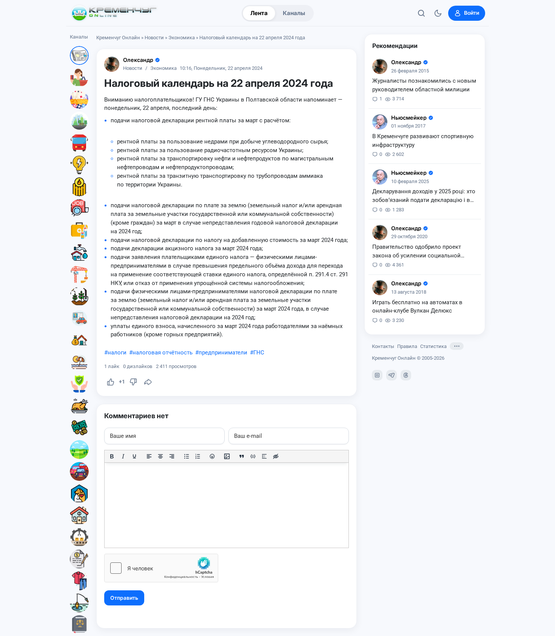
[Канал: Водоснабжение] (79, 252)
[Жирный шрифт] (111, 456)
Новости (154, 37)
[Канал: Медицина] (79, 230)
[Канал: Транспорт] (79, 143)
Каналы (294, 13)
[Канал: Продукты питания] (79, 405)
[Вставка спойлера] (264, 456)
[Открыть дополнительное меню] (457, 346)
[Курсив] (123, 456)
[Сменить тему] (438, 13)
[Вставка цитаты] (241, 456)
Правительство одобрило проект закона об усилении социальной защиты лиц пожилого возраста (416, 251)
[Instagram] (377, 375)
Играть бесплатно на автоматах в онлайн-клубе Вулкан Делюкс (417, 306)
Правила (407, 346)
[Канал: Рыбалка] (79, 602)
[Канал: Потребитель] (79, 77)
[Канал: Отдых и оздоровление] (79, 362)
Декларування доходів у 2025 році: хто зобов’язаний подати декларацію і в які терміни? (423, 196)
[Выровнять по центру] (160, 456)
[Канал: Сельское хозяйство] (79, 296)
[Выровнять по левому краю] (149, 456)
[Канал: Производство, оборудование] (79, 537)
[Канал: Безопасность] (79, 383)
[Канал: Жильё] (79, 515)
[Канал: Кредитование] (79, 559)
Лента (259, 13)
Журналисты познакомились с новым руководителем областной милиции (424, 85)
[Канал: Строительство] (79, 274)
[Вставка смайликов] (212, 456)
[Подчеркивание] (134, 456)
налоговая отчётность (163, 352)
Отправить (124, 598)
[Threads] (406, 375)
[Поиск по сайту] (421, 13)
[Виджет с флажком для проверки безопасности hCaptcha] (161, 568)
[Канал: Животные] (79, 493)
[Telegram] (391, 375)
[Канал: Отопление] (79, 186)
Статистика (433, 346)
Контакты (383, 346)
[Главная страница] (114, 13)
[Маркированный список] (186, 456)
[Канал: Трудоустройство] (79, 208)
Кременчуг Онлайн (118, 37)
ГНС (258, 352)
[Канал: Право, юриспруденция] (79, 624)
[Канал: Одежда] (79, 580)
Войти (471, 13)
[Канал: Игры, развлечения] (79, 99)
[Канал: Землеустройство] (79, 449)
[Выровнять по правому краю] (171, 456)
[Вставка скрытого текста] (275, 456)
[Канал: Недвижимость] (79, 340)
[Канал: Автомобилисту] (79, 318)
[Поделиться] (148, 382)
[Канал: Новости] (79, 55)
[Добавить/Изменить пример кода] (253, 456)
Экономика (181, 37)
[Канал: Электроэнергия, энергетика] (79, 165)
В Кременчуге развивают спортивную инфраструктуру (422, 140)
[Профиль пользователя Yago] (111, 64)
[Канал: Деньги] (79, 427)
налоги (117, 352)
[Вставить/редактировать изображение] (227, 456)
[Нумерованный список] (198, 456)
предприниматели (223, 352)
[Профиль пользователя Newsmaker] (379, 121)
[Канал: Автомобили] (79, 471)
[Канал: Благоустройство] (79, 121)
